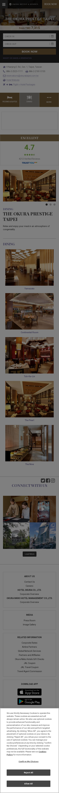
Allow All (28, 784)
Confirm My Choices (28, 761)
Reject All (28, 772)
